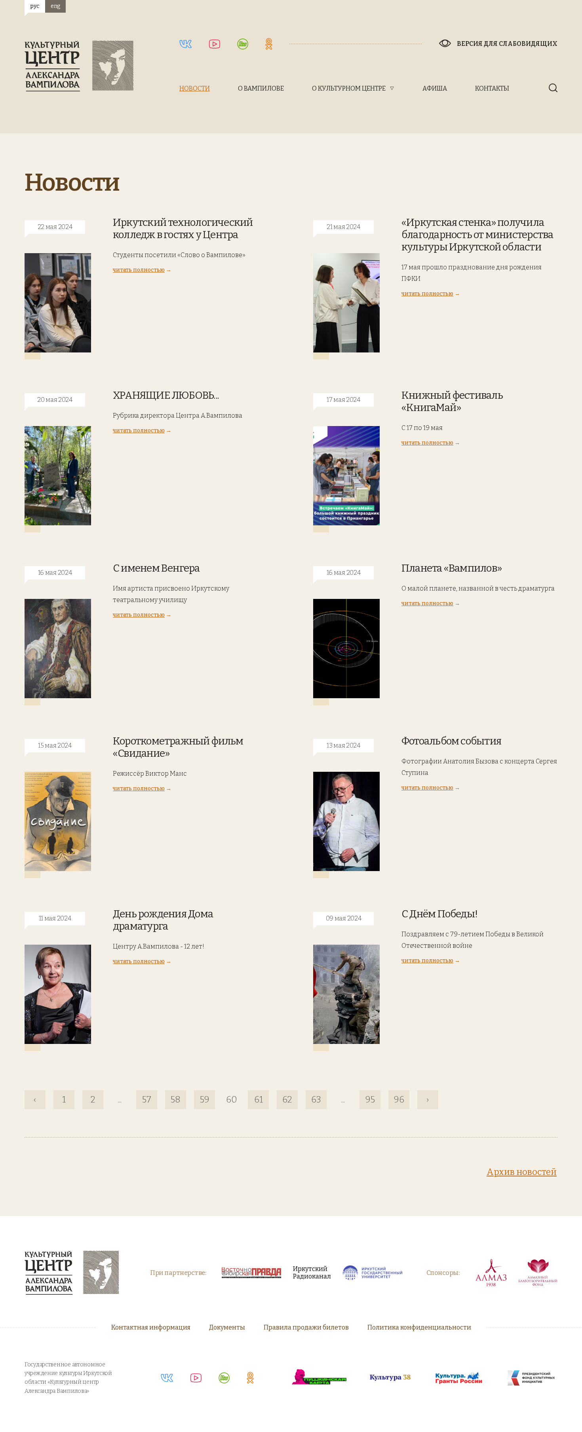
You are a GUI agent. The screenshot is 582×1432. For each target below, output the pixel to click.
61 (258, 1099)
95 (370, 1099)
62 (287, 1099)
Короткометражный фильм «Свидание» (178, 747)
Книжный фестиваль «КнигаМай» (452, 401)
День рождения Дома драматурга (163, 920)
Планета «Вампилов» (451, 568)
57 (146, 1099)
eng (55, 6)
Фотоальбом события (451, 741)
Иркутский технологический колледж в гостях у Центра (183, 228)
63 (316, 1099)
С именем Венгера (156, 568)
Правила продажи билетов (306, 1327)
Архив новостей (522, 1172)
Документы (227, 1327)
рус (34, 6)
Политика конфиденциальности (419, 1327)
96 (399, 1099)
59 (204, 1099)
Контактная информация (150, 1327)
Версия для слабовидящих (507, 43)
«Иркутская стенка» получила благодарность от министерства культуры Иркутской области (477, 234)
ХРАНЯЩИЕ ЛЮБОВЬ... (166, 395)
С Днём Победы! (439, 914)
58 (176, 1099)
